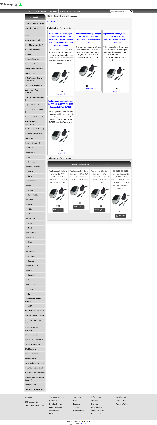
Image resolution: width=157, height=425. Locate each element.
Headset (28, 54)
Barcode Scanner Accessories (31, 29)
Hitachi (31, 204)
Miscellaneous (30, 384)
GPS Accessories (31, 49)
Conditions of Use (97, 410)
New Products (78, 410)
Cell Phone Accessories (34, 372)
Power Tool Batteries (33, 339)
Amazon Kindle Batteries (34, 23)
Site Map (94, 404)
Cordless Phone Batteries (31, 122)
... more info (60, 94)
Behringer (32, 161)
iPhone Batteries (31, 353)
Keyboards (29, 63)
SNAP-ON (32, 284)
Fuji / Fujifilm (33, 194)
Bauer (30, 157)
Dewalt (31, 185)
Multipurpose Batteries (34, 68)
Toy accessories (31, 104)
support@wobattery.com (35, 405)
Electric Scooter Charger (34, 315)
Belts (27, 35)
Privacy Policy (96, 407)
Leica (30, 223)
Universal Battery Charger (33, 300)
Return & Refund (55, 407)
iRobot (30, 213)
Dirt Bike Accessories (33, 45)
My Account (53, 414)
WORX (30, 306)
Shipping (76, 11)
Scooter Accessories (32, 85)
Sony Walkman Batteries (34, 363)
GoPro (30, 199)
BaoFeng (31, 152)
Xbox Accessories (31, 334)
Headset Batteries (32, 59)
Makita (30, 228)
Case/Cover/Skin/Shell (34, 367)
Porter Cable (33, 265)
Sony (30, 294)
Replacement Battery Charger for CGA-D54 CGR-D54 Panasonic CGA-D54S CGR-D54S (88, 38)
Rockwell (31, 275)
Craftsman (32, 180)
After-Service (41, 11)
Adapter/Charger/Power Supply (34, 378)
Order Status (53, 11)
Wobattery (84, 424)
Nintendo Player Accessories (31, 328)
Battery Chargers (60, 16)
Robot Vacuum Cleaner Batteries (34, 79)
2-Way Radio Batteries (34, 128)
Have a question (65, 11)
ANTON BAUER (34, 147)
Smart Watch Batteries (34, 389)
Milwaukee (32, 232)
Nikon (30, 242)
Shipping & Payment (56, 404)
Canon (30, 176)
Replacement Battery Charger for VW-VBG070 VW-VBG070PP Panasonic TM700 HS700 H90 (115, 38)
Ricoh (30, 270)
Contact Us (33, 402)
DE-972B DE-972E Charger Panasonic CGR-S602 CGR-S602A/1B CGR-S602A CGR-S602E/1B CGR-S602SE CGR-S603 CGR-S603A (60, 39)
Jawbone (31, 218)
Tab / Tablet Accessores (34, 97)
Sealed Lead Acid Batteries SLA (31, 91)
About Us (94, 401)
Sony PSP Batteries (32, 344)
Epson (30, 190)
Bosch (30, 171)
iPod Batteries (30, 358)
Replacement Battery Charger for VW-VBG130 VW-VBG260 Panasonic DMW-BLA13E (60, 104)
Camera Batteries (32, 40)
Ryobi (30, 279)
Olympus (31, 251)
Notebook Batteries (32, 133)
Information (29, 11)
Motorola (31, 237)
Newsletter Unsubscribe (100, 414)
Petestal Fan (30, 73)
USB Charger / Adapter (34, 109)
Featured (76, 404)
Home (75, 401)
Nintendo (31, 246)
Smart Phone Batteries (33, 310)
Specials (76, 407)
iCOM (30, 209)
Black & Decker (34, 166)
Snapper (31, 289)
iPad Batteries (30, 349)
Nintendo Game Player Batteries (33, 321)
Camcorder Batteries (33, 116)
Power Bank (29, 138)
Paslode (31, 261)
